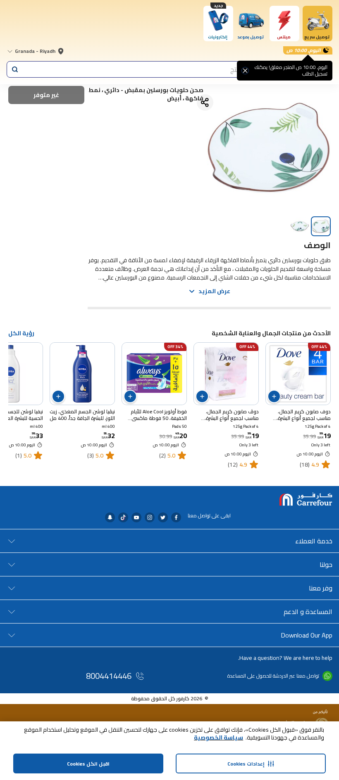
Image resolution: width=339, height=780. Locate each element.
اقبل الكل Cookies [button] (88, 763)
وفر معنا (320, 588)
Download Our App (306, 635)
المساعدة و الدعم (308, 611)
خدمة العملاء (313, 541)
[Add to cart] (274, 396)
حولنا (326, 564)
